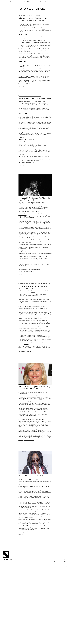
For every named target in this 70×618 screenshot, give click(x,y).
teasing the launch (38, 116)
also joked (22, 346)
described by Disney (22, 215)
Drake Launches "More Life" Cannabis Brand (34, 99)
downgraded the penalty (35, 330)
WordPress (65, 573)
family (19, 79)
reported (23, 127)
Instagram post (47, 314)
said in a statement (35, 70)
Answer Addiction (7, 2)
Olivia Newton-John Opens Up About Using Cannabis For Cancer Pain (34, 387)
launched (35, 145)
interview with (24, 208)
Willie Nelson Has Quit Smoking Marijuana (33, 18)
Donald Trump (30, 269)
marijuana (20, 25)
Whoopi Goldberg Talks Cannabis (30, 475)
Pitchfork (30, 111)
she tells (24, 491)
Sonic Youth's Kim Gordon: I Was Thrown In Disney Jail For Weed (34, 199)
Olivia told (34, 408)
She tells (42, 399)
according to (26, 336)
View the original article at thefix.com (26, 83)
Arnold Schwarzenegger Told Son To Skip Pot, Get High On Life (33, 287)
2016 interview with (34, 234)
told (30, 435)
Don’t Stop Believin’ (35, 426)
